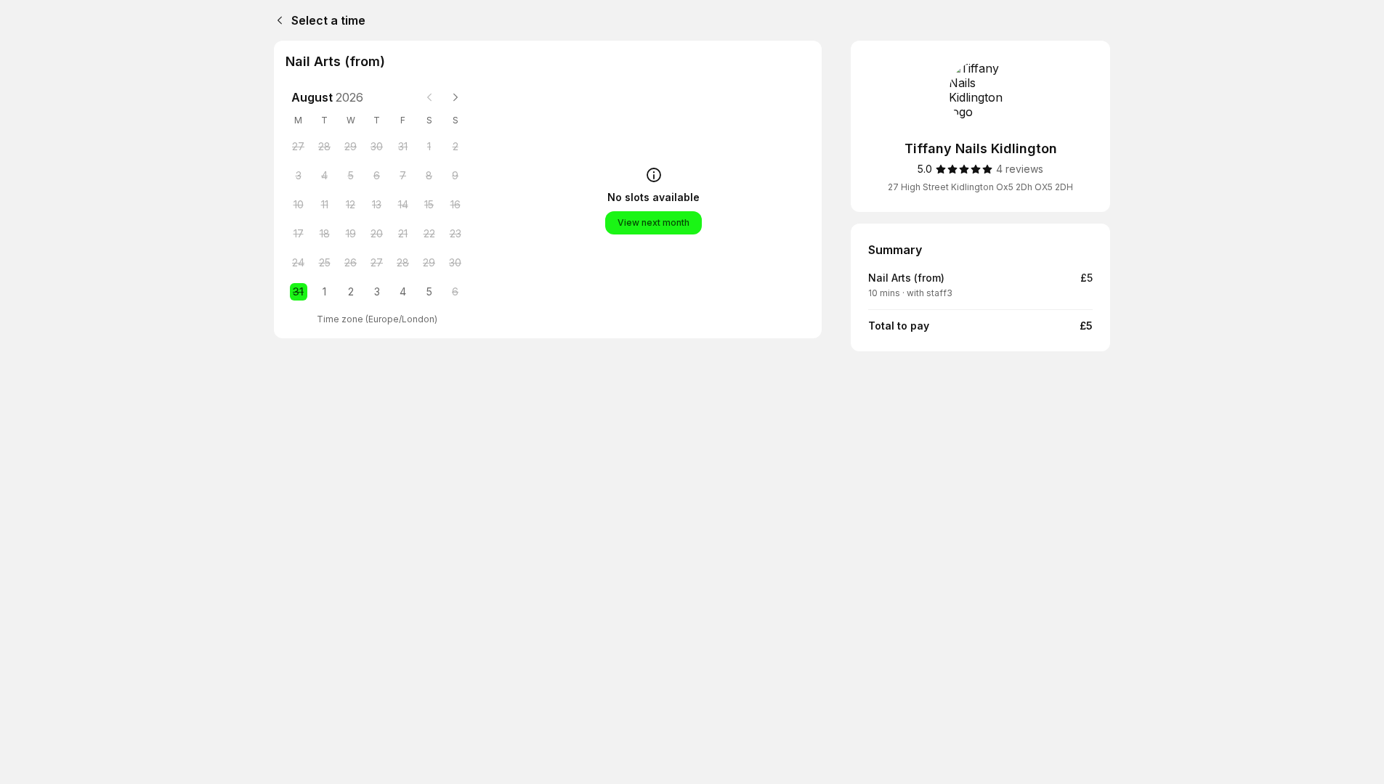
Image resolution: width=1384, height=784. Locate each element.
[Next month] (455, 97)
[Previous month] (429, 97)
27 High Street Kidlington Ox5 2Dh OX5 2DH (980, 186)
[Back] (276, 20)
